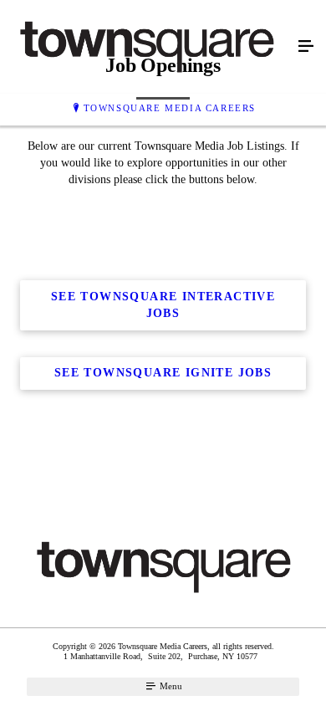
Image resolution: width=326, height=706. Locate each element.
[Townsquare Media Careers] (146, 46)
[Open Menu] (306, 47)
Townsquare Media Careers (170, 108)
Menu (169, 686)
